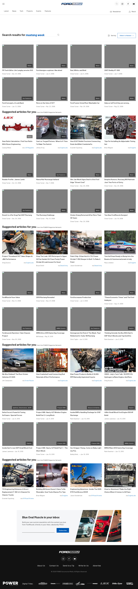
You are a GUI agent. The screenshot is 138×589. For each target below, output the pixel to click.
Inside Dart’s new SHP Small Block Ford (17, 448)
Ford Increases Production (80, 297)
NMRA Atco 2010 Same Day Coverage (50, 333)
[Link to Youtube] (134, 4)
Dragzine (133, 148)
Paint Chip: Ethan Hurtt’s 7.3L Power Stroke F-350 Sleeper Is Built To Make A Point (85, 259)
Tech (21, 11)
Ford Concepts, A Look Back (13, 103)
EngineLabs (64, 148)
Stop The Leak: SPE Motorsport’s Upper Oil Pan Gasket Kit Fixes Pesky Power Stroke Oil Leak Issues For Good (51, 259)
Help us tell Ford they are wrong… (117, 103)
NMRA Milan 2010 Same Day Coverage (118, 448)
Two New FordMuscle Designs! (116, 215)
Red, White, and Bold (78, 70)
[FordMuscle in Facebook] (69, 559)
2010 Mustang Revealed (45, 297)
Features (48, 11)
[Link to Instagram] (122, 4)
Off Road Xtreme (28, 498)
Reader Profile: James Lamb (13, 179)
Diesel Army (64, 265)
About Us (41, 565)
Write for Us (83, 565)
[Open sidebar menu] (3, 3)
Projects (30, 11)
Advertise (97, 565)
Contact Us (54, 565)
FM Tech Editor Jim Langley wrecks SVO (17, 70)
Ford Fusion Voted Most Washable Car (85, 103)
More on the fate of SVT (45, 103)
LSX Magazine (29, 148)
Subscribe (63, 530)
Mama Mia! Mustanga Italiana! (47, 179)
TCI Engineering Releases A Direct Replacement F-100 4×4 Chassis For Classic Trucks (16, 492)
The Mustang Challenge (45, 215)
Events (38, 11)
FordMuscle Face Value (11, 297)
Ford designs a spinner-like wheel (49, 70)
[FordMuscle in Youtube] (75, 559)
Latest (6, 11)
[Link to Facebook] (128, 4)
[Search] (58, 35)
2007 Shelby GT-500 (112, 70)
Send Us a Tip (68, 565)
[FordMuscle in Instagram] (63, 559)
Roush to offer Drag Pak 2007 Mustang (17, 215)
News (14, 11)
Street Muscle (29, 380)
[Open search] (117, 4)
